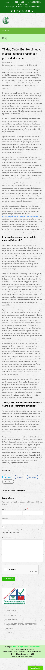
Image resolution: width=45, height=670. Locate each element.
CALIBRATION (11, 615)
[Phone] (32, 10)
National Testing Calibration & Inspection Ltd (25, 647)
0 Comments (33, 65)
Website (5, 518)
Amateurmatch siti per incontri (14, 65)
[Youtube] (26, 10)
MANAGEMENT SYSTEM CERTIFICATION (21, 624)
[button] (22, 31)
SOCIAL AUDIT (11, 619)
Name (4, 509)
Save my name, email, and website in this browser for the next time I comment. (21, 531)
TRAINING (9, 628)
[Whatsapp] (23, 10)
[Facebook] (14, 10)
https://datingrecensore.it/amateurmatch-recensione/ (20, 216)
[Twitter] (12, 10)
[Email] (29, 10)
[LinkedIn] (20, 10)
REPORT (9, 633)
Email (25, 509)
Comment (5, 538)
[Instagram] (17, 10)
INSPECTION (11, 611)
